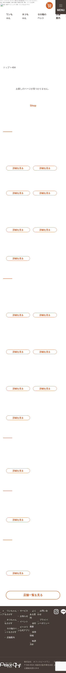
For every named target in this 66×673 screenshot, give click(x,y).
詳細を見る (18, 168)
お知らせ (24, 616)
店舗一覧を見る (33, 595)
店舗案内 (11, 637)
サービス (24, 611)
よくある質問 (33, 614)
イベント (24, 621)
